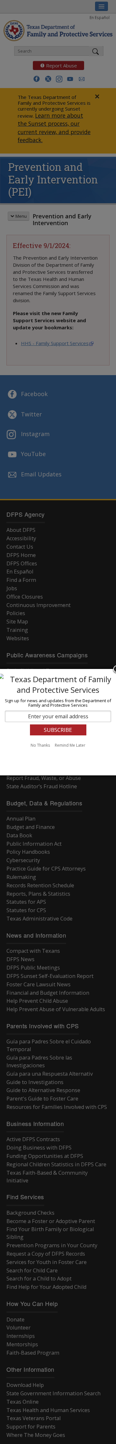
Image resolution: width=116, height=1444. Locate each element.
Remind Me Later (70, 745)
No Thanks (40, 745)
